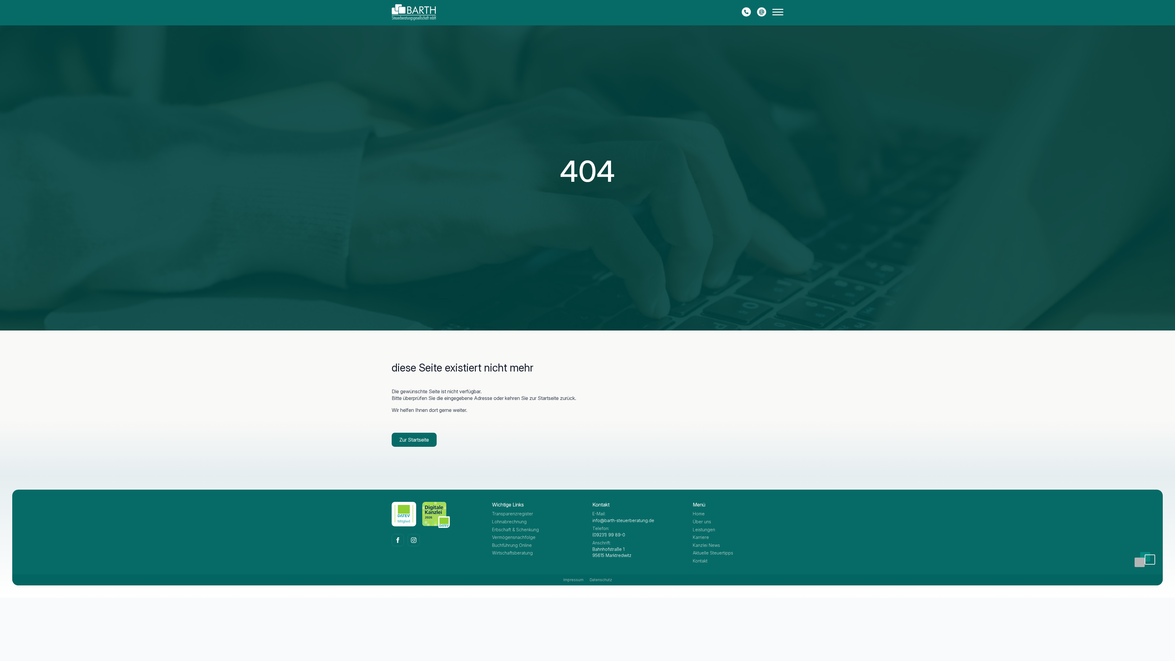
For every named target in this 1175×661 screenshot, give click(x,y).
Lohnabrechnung (509, 521)
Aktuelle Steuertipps (713, 552)
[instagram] (414, 540)
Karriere (701, 537)
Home (699, 513)
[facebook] (398, 540)
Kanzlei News (706, 545)
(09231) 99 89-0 (608, 534)
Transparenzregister (512, 513)
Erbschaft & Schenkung (515, 529)
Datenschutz (601, 579)
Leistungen (704, 529)
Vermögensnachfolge (513, 537)
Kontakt (700, 560)
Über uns (702, 521)
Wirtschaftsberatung (512, 552)
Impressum (573, 579)
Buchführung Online (512, 545)
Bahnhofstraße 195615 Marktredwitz (612, 552)
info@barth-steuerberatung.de (623, 520)
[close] (777, 13)
